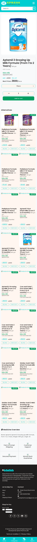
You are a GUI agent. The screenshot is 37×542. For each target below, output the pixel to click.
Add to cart (19, 98)
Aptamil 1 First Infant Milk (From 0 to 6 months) (27, 211)
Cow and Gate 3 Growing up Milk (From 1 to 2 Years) (26, 328)
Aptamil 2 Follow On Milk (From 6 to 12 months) (9, 250)
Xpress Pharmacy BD (23, 530)
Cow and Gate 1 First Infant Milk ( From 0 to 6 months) (26, 289)
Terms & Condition (12, 534)
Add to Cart (14, 148)
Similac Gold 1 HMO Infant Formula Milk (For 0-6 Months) (27, 366)
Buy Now (5, 148)
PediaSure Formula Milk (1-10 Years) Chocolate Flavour (27, 132)
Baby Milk (6, 73)
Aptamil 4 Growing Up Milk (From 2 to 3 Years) (9, 289)
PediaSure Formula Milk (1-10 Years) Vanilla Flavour (9, 132)
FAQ (3, 492)
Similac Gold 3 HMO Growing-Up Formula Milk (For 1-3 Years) (27, 406)
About (3, 490)
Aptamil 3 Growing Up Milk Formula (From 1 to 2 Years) (27, 251)
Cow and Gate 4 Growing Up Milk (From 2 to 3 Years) (8, 366)
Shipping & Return (7, 497)
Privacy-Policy (26, 534)
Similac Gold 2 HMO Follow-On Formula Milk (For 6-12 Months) (9, 406)
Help (3, 495)
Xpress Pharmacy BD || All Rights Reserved (19, 529)
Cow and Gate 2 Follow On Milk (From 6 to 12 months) (8, 328)
